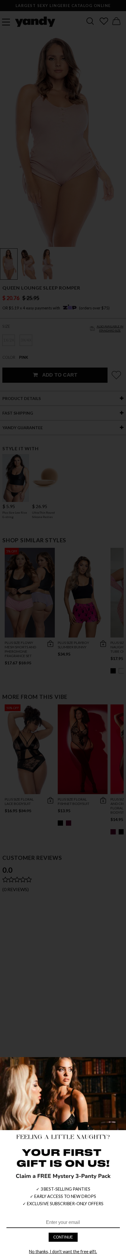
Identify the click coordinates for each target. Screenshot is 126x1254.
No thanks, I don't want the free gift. (63, 1251)
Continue (63, 1237)
